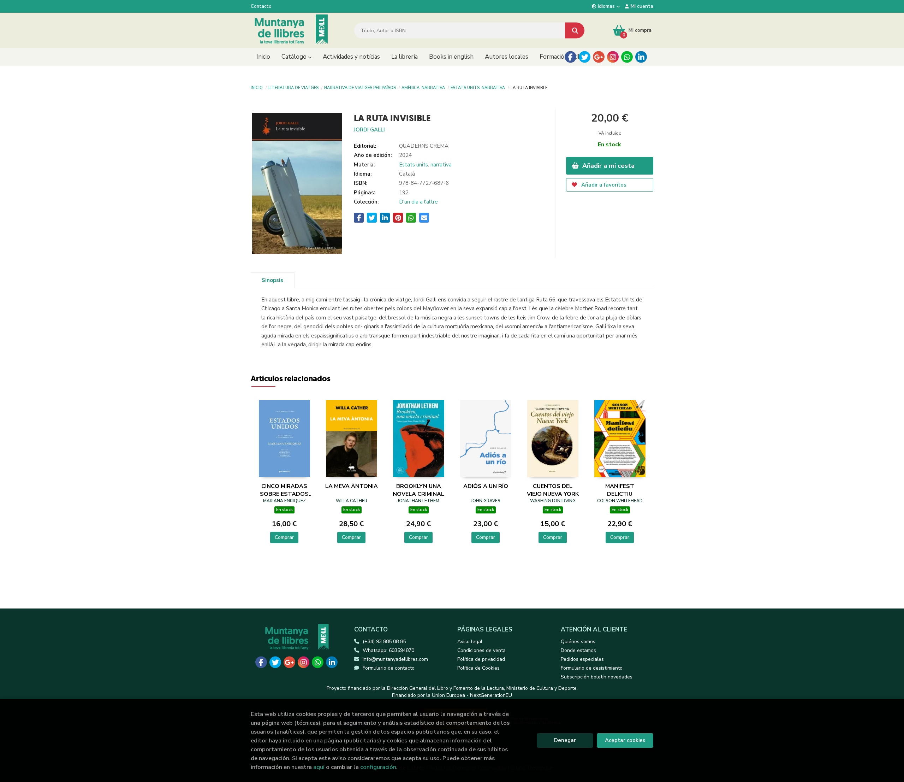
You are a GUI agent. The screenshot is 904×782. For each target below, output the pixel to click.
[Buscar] (574, 31)
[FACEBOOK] (570, 57)
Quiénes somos (578, 641)
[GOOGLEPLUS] (599, 57)
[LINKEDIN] (641, 57)
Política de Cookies (478, 668)
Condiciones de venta (481, 650)
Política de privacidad (481, 659)
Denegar (565, 740)
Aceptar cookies (625, 740)
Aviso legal (469, 641)
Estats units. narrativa (478, 87)
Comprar (284, 537)
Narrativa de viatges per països (360, 87)
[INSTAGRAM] (613, 57)
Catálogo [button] (294, 57)
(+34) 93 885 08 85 (384, 641)
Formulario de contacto (389, 668)
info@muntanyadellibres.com (395, 659)
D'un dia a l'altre (418, 201)
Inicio (257, 87)
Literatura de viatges (293, 87)
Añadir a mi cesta (608, 165)
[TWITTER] (584, 57)
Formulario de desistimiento (592, 668)
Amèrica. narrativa (423, 87)
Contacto (261, 6)
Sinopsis (272, 280)
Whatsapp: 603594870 (388, 650)
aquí (319, 767)
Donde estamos (578, 650)
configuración (378, 767)
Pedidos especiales (582, 659)
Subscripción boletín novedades (596, 677)
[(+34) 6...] (627, 57)
